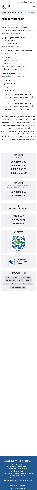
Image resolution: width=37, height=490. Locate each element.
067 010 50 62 (18, 192)
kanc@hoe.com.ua (13, 33)
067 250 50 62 (18, 162)
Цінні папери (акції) (17, 471)
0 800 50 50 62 (18, 169)
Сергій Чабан (27, 284)
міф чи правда (25, 277)
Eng (25, 2)
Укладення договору (18, 488)
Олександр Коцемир (18, 287)
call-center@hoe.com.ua (15, 76)
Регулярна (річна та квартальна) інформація (18, 473)
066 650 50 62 (18, 165)
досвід (20, 280)
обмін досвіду (10, 280)
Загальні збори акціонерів (18, 469)
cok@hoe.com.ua (12, 46)
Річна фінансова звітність (17, 475)
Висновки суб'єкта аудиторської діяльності (17, 480)
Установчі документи (18, 464)
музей (6, 284)
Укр (18, 2)
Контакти (19, 12)
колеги (28, 280)
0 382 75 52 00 (18, 173)
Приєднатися (18, 250)
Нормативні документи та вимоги (17, 466)
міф (7, 277)
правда (14, 277)
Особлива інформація (17, 478)
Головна (3, 12)
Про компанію (11, 12)
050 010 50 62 (18, 195)
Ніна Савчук (16, 284)
